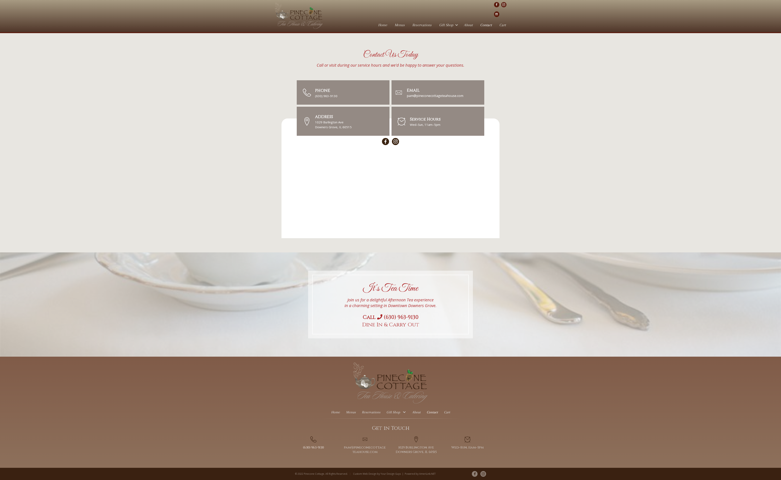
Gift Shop (446, 25)
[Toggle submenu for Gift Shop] (404, 412)
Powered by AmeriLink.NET (420, 474)
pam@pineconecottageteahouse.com (435, 95)
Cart (502, 25)
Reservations (422, 25)
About (468, 25)
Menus (400, 25)
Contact (486, 25)
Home (382, 25)
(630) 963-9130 (326, 96)
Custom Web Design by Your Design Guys (377, 474)
